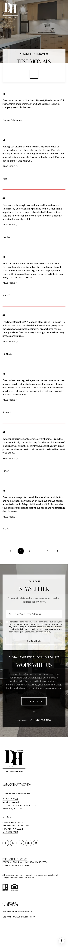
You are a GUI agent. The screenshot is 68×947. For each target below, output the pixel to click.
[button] (34, 701)
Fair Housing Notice (15, 859)
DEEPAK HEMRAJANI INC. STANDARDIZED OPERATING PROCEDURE (25, 864)
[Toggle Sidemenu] (62, 10)
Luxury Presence (23, 911)
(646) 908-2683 (10, 832)
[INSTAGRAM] (13, 843)
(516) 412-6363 (42, 720)
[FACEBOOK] (6, 843)
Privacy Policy (45, 632)
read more (9, 166)
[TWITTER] (36, 843)
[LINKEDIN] (21, 843)
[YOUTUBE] (28, 843)
